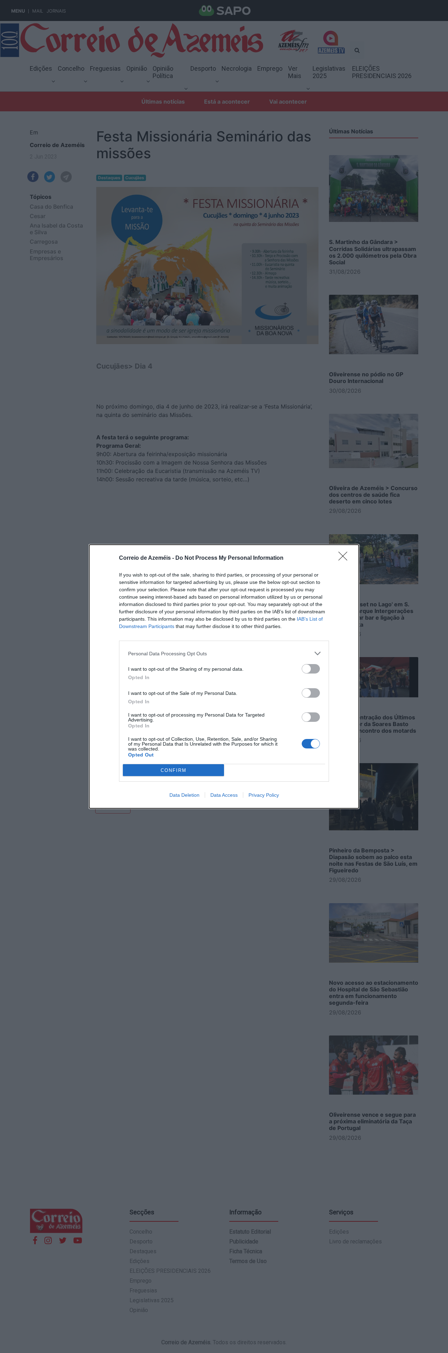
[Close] (345, 558)
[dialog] (224, 676)
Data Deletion (184, 795)
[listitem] (224, 653)
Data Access (224, 795)
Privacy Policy (263, 795)
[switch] (311, 669)
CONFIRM (174, 770)
